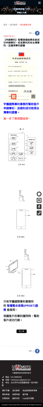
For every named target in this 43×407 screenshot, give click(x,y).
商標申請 (16, 394)
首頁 (5, 25)
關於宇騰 (6, 390)
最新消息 (16, 398)
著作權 (25, 394)
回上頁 (21, 331)
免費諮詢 (6, 398)
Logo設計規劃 (28, 398)
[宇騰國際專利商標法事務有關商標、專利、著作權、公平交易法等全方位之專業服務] (20, 3)
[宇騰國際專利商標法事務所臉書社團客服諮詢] (39, 206)
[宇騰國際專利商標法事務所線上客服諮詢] (39, 194)
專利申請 (6, 394)
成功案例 (13, 25)
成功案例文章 (25, 25)
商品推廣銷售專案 (29, 390)
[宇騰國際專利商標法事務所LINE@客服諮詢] (39, 200)
